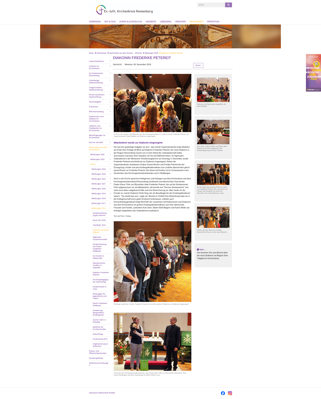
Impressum (93, 393)
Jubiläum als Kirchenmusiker (99, 328)
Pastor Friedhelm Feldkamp (100, 304)
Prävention (213, 21)
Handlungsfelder (96, 358)
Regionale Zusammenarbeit (100, 238)
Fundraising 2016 (100, 339)
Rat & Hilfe (110, 21)
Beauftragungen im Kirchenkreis (97, 136)
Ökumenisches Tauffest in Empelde (99, 265)
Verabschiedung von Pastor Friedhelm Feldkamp (99, 247)
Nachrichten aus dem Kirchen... (121, 53)
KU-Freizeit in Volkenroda (98, 257)
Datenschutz (103, 393)
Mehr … (203, 250)
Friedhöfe (180, 21)
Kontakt (112, 393)
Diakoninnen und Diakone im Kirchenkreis (96, 118)
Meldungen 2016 (151, 53)
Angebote (151, 21)
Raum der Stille (99, 220)
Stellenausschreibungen (98, 364)
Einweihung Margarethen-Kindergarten (98, 312)
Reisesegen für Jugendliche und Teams (100, 296)
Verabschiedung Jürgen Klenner (99, 214)
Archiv (139, 53)
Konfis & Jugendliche (130, 21)
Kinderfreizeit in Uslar (99, 288)
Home (91, 53)
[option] (160, 36)
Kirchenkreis (196, 21)
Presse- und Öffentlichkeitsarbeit (97, 352)
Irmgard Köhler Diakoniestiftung (96, 88)
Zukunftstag (98, 334)
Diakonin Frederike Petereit (172, 53)
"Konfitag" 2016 (99, 225)
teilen (199, 65)
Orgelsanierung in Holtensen (100, 345)
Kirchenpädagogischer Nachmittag (101, 280)
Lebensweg (166, 21)
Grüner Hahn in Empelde (99, 321)
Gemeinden (95, 21)
